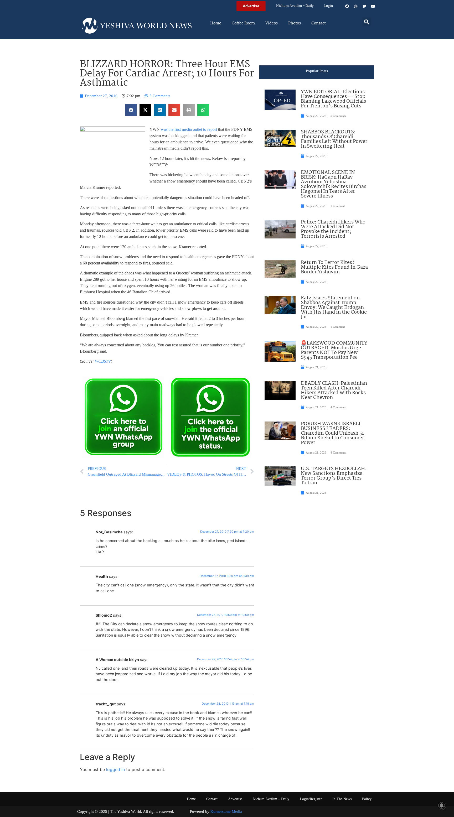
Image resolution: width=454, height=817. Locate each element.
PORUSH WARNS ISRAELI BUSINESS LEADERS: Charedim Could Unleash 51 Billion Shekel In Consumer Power (332, 433)
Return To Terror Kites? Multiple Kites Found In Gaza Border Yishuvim (334, 267)
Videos (271, 23)
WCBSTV (103, 361)
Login (328, 6)
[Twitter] (364, 6)
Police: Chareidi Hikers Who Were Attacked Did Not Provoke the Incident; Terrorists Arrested (333, 229)
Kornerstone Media (226, 811)
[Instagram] (355, 6)
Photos (294, 23)
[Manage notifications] (441, 805)
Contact (318, 23)
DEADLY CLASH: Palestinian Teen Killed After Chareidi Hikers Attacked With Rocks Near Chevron (334, 390)
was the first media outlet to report (189, 129)
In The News (342, 799)
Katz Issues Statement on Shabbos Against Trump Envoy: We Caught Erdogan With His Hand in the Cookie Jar (334, 307)
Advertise (235, 799)
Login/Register (311, 799)
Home (215, 23)
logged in (115, 769)
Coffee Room (243, 23)
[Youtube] (373, 6)
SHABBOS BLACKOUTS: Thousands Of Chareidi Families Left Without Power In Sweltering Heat (334, 139)
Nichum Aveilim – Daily (295, 6)
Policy (367, 799)
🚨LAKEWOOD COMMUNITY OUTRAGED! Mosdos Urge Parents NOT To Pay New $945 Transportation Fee (334, 350)
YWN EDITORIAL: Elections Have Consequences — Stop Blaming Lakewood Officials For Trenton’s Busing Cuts (333, 99)
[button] (366, 21)
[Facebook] (347, 6)
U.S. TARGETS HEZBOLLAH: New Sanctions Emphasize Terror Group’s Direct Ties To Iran (334, 476)
